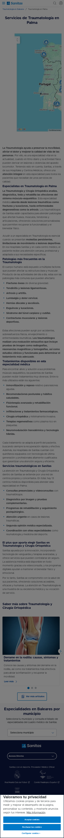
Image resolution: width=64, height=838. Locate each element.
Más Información (36, 812)
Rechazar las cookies (32, 827)
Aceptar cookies (32, 820)
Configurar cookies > (31, 833)
